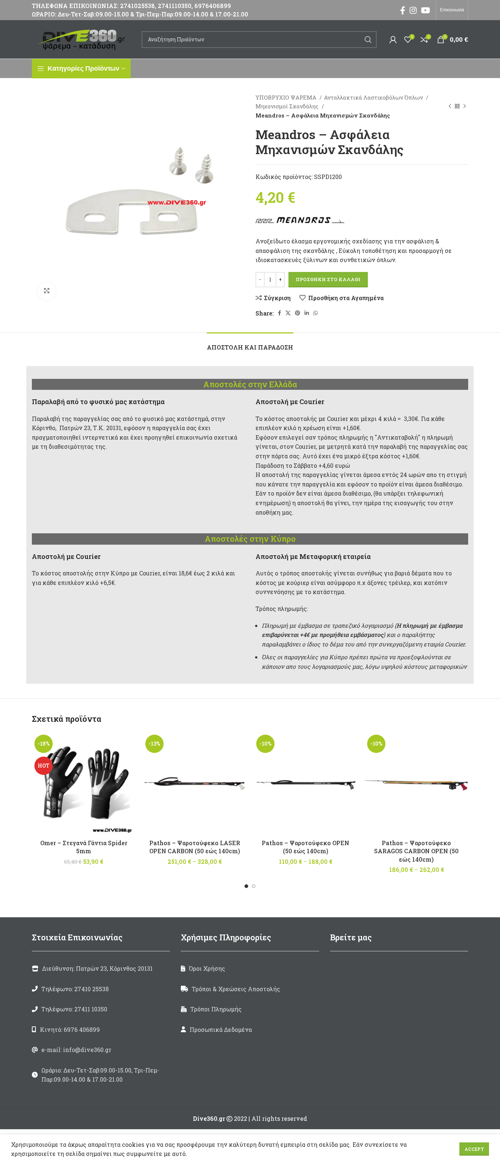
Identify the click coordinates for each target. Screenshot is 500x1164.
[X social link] (288, 313)
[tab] (250, 343)
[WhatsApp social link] (315, 313)
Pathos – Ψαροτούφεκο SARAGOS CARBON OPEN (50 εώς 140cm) (416, 851)
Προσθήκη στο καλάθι (328, 279)
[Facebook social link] (402, 10)
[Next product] (464, 106)
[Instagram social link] (413, 10)
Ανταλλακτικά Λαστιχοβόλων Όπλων (374, 97)
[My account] (393, 39)
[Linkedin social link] (306, 313)
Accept (474, 1149)
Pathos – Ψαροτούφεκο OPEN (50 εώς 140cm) (305, 847)
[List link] (101, 989)
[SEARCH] (368, 39)
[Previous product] (450, 106)
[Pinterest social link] (297, 313)
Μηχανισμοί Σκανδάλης (287, 106)
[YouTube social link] (425, 10)
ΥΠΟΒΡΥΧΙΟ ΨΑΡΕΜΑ (286, 97)
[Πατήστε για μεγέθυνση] (46, 291)
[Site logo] (83, 38)
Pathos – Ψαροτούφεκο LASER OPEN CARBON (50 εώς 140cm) (194, 847)
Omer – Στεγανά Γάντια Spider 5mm (83, 847)
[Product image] (83, 784)
